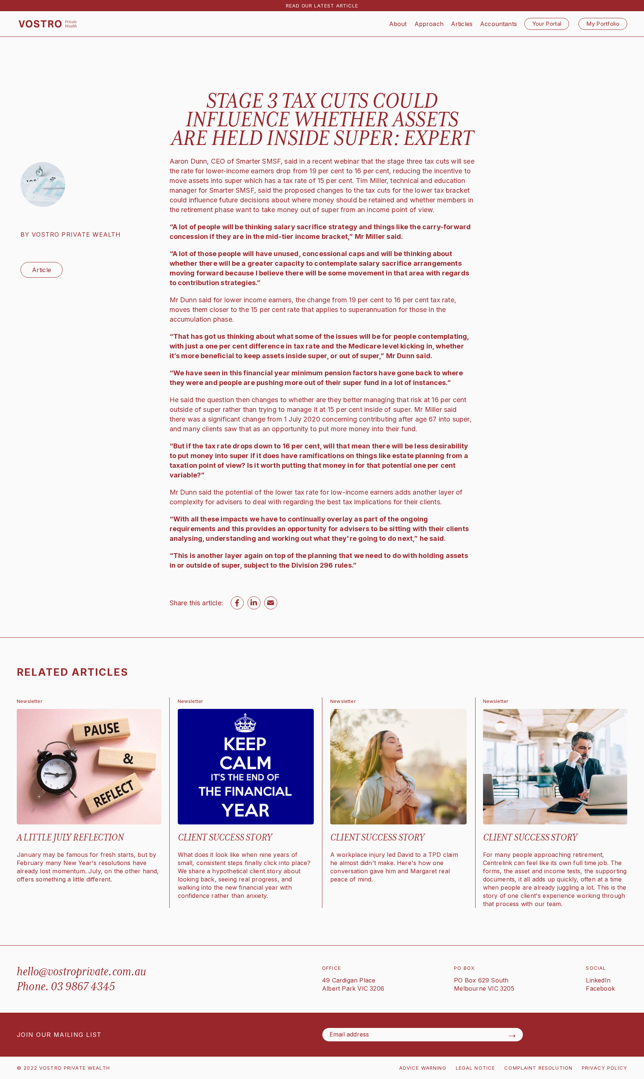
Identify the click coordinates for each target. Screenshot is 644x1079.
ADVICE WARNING (422, 1068)
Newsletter (29, 701)
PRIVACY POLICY (604, 1068)
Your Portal (546, 23)
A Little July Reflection (70, 837)
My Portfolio (602, 23)
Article (41, 270)
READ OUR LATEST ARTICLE (322, 6)
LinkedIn (598, 980)
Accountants (498, 24)
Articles (462, 24)
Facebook (600, 988)
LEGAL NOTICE (475, 1068)
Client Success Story (225, 837)
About (398, 24)
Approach (428, 24)
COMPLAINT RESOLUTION (538, 1068)
